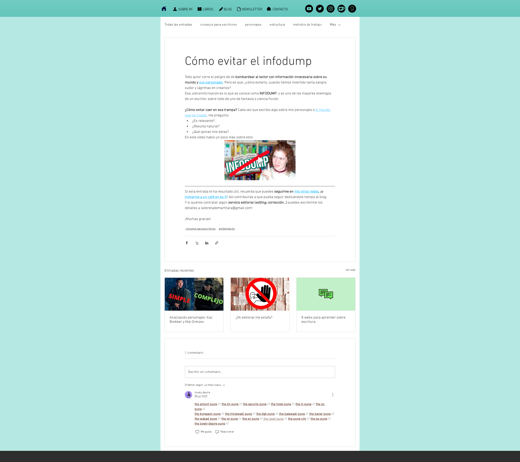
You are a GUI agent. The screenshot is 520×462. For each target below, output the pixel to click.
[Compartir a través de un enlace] (217, 243)
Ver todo (350, 270)
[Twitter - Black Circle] (320, 9)
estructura (277, 25)
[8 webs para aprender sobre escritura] (326, 294)
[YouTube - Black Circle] (309, 9)
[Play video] (260, 160)
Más (333, 25)
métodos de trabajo (307, 25)
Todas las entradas (178, 25)
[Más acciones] (332, 394)
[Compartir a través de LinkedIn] (207, 243)
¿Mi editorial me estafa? (254, 318)
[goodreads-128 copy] (352, 9)
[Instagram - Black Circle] (331, 9)
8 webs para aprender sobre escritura (323, 320)
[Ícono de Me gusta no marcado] (197, 431)
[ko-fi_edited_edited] (341, 9)
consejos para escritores (218, 25)
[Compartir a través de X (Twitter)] (197, 243)
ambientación (227, 229)
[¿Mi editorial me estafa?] (260, 294)
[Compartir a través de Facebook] (187, 243)
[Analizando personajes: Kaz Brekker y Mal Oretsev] (194, 294)
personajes (253, 25)
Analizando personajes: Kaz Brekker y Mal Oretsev (191, 320)
